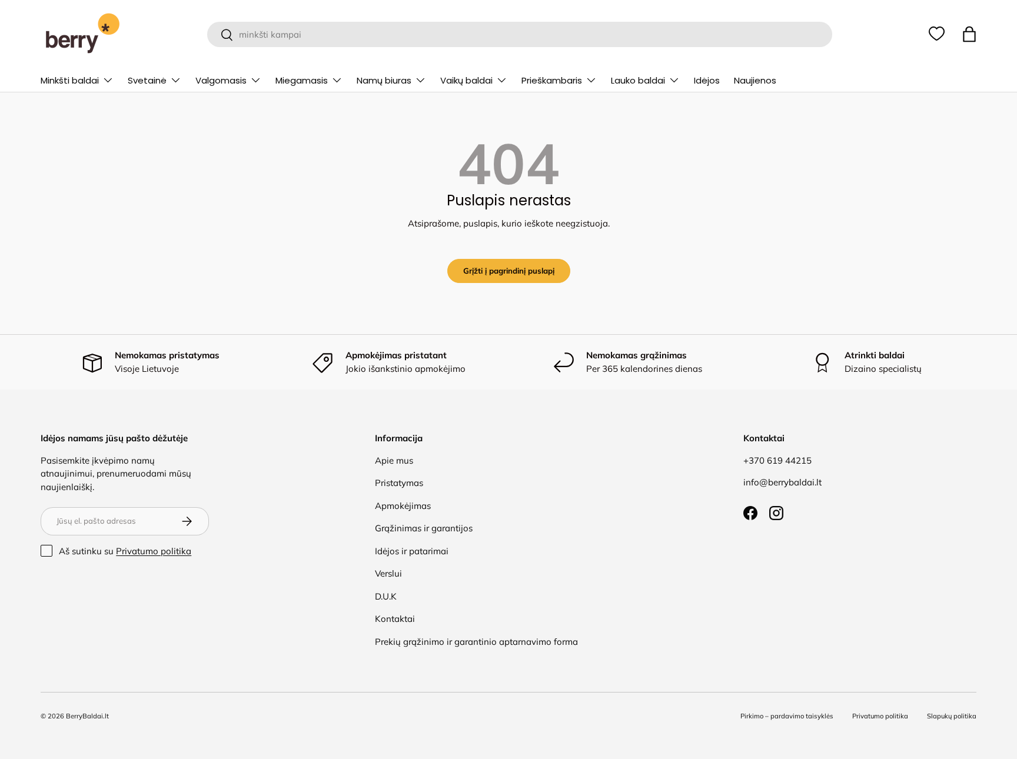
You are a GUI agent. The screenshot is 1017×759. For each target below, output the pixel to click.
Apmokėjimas (403, 505)
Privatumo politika (153, 551)
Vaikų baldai (466, 80)
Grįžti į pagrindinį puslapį (508, 270)
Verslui (388, 573)
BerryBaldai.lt (87, 716)
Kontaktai (395, 618)
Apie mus (394, 460)
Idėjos (707, 80)
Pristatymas (399, 482)
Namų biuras (384, 80)
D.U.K (386, 596)
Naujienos (755, 80)
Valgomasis (221, 80)
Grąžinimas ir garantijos (424, 528)
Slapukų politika (951, 716)
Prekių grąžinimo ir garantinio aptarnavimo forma (476, 641)
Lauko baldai (638, 80)
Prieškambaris (551, 80)
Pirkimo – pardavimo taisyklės (786, 716)
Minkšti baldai (70, 80)
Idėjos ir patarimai (411, 551)
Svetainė (147, 80)
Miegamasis (301, 80)
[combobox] (519, 34)
